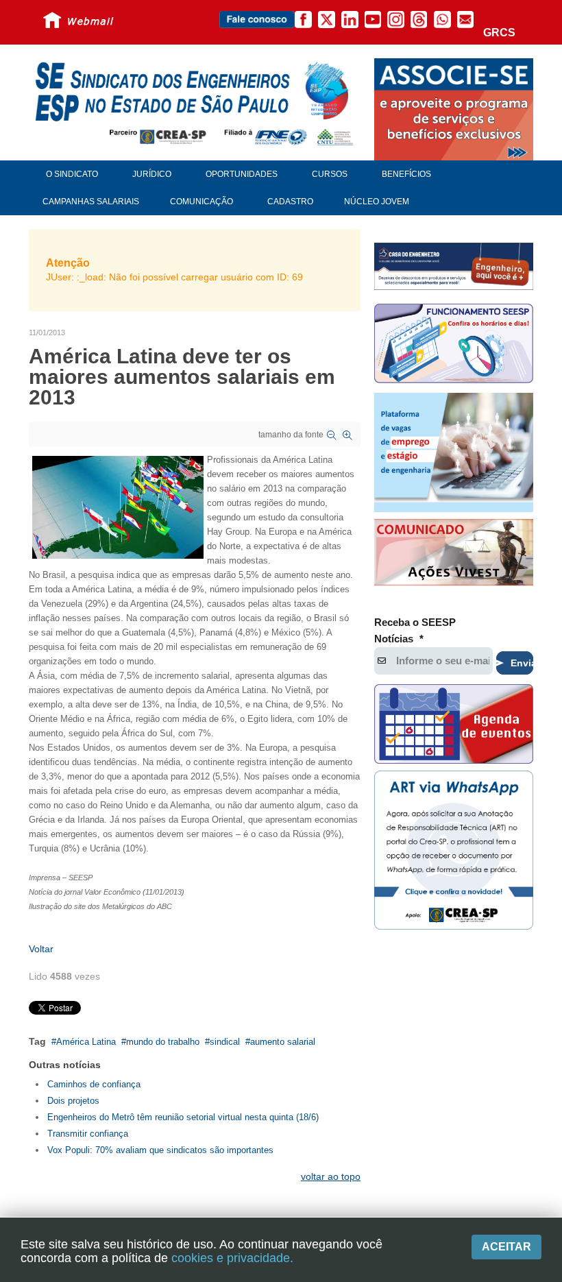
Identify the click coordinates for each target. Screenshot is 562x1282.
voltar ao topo (331, 1176)
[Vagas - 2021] (453, 452)
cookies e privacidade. (232, 1258)
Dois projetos (73, 1101)
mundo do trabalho (162, 1042)
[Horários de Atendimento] (453, 345)
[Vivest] (453, 554)
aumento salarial (282, 1042)
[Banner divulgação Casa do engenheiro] (453, 266)
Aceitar (506, 1247)
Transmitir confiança (87, 1133)
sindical (225, 1042)
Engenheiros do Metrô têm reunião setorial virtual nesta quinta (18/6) (183, 1117)
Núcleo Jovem (376, 201)
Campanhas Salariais (90, 201)
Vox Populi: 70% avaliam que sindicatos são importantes (160, 1150)
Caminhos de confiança (93, 1084)
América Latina (86, 1042)
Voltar (41, 948)
